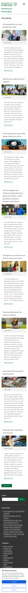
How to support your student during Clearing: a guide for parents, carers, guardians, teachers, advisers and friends (13, 196)
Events (6, 555)
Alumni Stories (8, 546)
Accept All (14, 581)
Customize (14, 585)
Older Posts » (6, 485)
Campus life (7, 549)
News (5, 564)
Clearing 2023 (8, 551)
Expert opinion (8, 558)
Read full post (8, 70)
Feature (6, 560)
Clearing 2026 (8, 553)
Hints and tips (8, 562)
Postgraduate (8, 567)
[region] (14, 580)
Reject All (14, 589)
